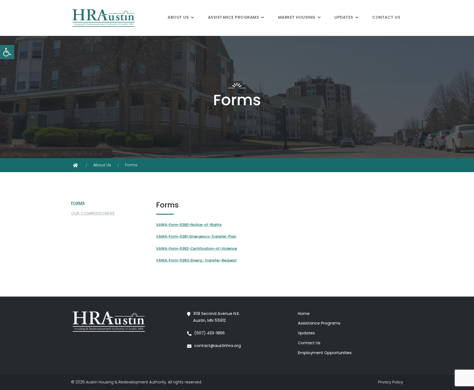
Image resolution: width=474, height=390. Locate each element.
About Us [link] (178, 17)
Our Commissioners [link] (93, 213)
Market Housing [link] (296, 17)
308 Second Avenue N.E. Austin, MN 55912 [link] (216, 317)
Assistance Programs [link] (233, 17)
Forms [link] (78, 203)
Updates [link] (343, 17)
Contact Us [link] (386, 17)
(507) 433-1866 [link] (209, 333)
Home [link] (304, 313)
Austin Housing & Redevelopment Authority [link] (126, 382)
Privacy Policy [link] (390, 382)
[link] (7, 52)
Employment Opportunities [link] (325, 352)
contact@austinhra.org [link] (217, 345)
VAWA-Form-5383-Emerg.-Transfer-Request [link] (196, 260)
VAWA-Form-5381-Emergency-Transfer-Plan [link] (196, 236)
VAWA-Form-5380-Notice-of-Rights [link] (189, 224)
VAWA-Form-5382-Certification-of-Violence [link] (196, 248)
